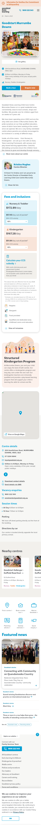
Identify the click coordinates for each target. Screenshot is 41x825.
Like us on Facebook (6, 474)
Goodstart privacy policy (11, 784)
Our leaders (6, 771)
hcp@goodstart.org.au (13, 460)
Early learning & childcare (11, 758)
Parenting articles (25, 724)
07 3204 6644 (10, 456)
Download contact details (15, 481)
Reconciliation (7, 781)
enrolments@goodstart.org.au (16, 498)
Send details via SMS (13, 484)
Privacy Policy (18, 812)
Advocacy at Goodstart (10, 774)
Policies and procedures (11, 768)
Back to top (37, 734)
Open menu (38, 10)
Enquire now (30, 88)
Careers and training (9, 777)
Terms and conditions (10, 787)
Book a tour (11, 88)
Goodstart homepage (6, 10)
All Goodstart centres (10, 755)
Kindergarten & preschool (11, 761)
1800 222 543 (27, 10)
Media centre (7, 764)
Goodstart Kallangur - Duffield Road (14, 571)
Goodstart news (12, 724)
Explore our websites (10, 736)
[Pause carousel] (4, 35)
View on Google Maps (16, 434)
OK (10, 818)
